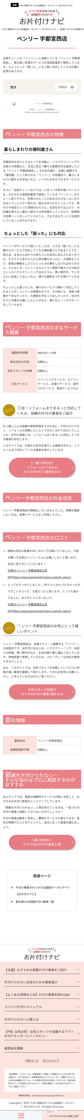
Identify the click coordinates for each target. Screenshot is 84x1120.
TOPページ (32, 1060)
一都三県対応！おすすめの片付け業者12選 (42, 842)
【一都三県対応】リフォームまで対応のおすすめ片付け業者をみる (42, 467)
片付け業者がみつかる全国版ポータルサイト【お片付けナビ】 (46, 5)
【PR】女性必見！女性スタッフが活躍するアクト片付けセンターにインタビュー (39, 1033)
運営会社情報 (13, 1048)
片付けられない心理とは (21, 1019)
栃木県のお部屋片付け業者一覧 (35, 902)
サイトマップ (51, 1060)
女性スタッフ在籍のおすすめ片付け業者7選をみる (42, 691)
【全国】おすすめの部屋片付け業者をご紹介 (35, 969)
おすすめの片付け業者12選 (63, 1115)
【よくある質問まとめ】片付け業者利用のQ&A (37, 994)
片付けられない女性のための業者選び (30, 982)
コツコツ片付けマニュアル (23, 1006)
